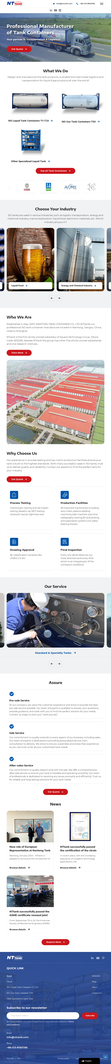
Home (9, 976)
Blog (94, 981)
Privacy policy (63, 1058)
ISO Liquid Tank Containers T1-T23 (22, 987)
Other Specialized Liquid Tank (20, 999)
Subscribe (90, 1015)
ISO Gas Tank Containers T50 (20, 993)
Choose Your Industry (55, 209)
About (9, 981)
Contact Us (97, 993)
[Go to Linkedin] (51, 10)
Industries (96, 976)
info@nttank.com (18, 1037)
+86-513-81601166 (17, 1047)
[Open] (101, 4)
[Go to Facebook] (60, 10)
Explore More (53, 942)
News (94, 987)
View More (17, 352)
